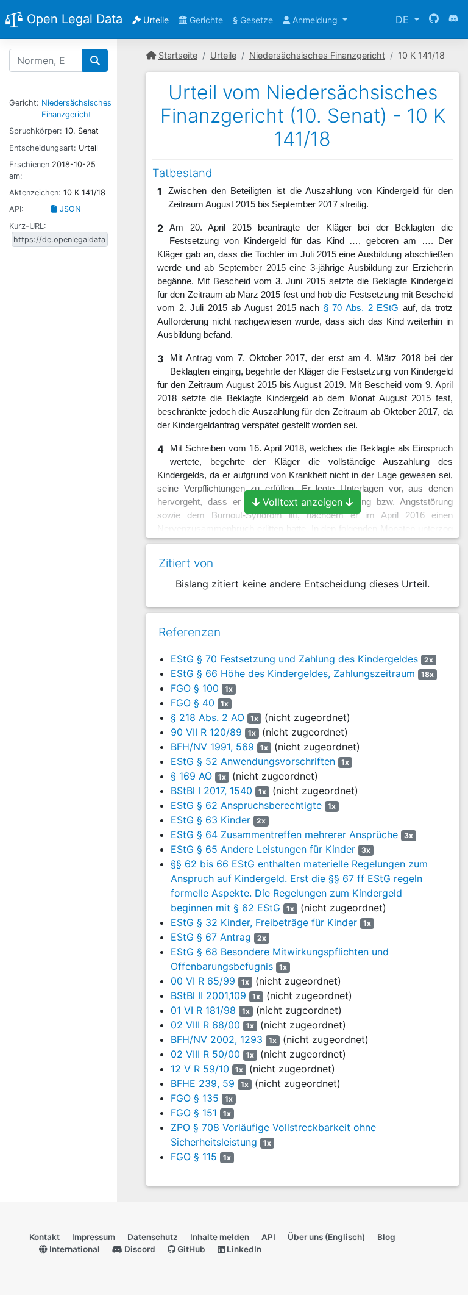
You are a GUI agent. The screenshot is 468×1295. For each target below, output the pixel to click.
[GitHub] (434, 19)
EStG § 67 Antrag (211, 937)
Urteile (155, 20)
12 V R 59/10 (200, 1069)
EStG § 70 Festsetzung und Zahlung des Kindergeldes (294, 659)
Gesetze (253, 20)
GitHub (190, 1249)
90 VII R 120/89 (206, 732)
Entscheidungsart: (42, 147)
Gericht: (24, 102)
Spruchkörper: (35, 130)
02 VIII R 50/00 (205, 1054)
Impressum (93, 1237)
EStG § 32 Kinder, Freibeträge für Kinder (264, 922)
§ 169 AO (191, 776)
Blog (386, 1237)
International (74, 1249)
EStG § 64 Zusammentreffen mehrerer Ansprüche (284, 834)
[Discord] (453, 19)
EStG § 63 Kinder (210, 820)
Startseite (177, 55)
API (268, 1237)
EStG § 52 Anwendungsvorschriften (253, 761)
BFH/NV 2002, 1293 (217, 1039)
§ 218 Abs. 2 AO (207, 717)
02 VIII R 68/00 (205, 1025)
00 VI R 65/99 (203, 981)
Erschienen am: (29, 170)
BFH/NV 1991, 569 (212, 747)
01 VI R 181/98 (203, 1010)
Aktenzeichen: (35, 192)
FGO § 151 (194, 1113)
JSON (69, 208)
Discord (138, 1249)
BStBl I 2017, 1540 (211, 790)
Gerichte (205, 20)
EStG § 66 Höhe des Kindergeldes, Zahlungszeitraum (293, 673)
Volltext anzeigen (303, 502)
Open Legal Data (72, 19)
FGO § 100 (195, 688)
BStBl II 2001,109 (208, 995)
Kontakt (44, 1237)
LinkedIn (243, 1249)
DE (403, 19)
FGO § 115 (194, 1156)
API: (16, 208)
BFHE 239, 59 (203, 1083)
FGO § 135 (195, 1098)
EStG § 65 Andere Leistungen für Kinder (263, 849)
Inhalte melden (219, 1237)
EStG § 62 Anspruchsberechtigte (246, 805)
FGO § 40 (192, 703)
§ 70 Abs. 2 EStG (361, 308)
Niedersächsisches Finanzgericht (317, 55)
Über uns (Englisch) (326, 1237)
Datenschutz (152, 1237)
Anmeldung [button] (315, 20)
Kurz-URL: (27, 226)
